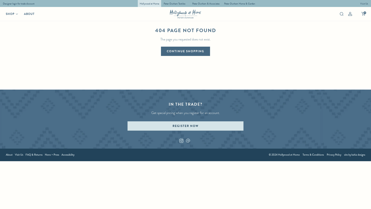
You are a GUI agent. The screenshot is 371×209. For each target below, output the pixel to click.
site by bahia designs (354, 155)
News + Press (52, 155)
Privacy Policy (334, 155)
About (29, 14)
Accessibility (67, 155)
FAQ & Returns (34, 155)
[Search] (342, 14)
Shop (10, 14)
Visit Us (19, 155)
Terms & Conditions (313, 155)
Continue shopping (185, 51)
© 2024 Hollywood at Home (284, 155)
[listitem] (17, 3)
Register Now (185, 126)
